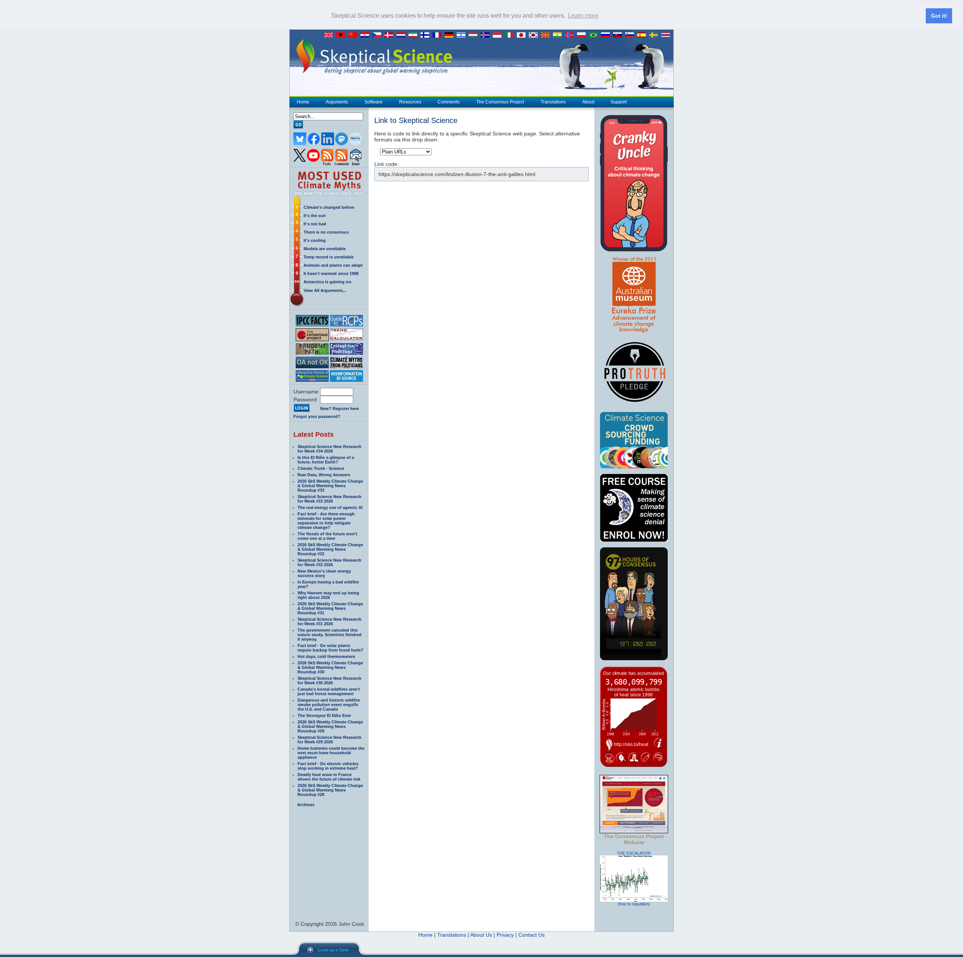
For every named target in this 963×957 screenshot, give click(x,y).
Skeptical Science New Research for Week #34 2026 (330, 448)
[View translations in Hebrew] (463, 35)
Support (619, 102)
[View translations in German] (451, 35)
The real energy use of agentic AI (330, 507)
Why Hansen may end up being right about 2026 (328, 595)
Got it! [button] (939, 16)
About (588, 102)
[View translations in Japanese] (523, 35)
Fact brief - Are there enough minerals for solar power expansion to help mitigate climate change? (326, 521)
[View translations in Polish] (583, 35)
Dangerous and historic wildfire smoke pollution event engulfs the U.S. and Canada (329, 704)
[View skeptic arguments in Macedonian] (547, 35)
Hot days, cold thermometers (326, 656)
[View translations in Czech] (378, 35)
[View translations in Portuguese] (595, 35)
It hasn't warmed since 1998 (331, 273)
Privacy (505, 935)
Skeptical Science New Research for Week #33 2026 (330, 498)
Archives (305, 804)
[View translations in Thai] (666, 35)
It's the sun (315, 215)
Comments (448, 102)
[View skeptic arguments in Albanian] (342, 35)
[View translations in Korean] (535, 35)
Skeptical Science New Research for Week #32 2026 (330, 562)
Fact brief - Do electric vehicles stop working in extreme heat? (328, 765)
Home (303, 102)
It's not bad (315, 224)
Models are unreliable (325, 248)
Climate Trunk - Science (321, 468)
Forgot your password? (316, 416)
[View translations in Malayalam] (559, 35)
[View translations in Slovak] (619, 35)
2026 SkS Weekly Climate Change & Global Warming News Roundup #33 (330, 485)
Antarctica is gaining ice (327, 282)
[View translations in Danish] (390, 35)
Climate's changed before (329, 207)
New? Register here (339, 408)
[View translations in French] (439, 35)
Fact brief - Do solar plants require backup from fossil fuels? (330, 647)
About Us (481, 935)
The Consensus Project (500, 102)
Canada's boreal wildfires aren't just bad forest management (329, 691)
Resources (410, 102)
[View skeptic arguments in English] (330, 35)
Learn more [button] (583, 15)
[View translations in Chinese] (354, 35)
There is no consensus (326, 232)
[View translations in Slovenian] (631, 35)
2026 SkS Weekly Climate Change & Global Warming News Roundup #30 (330, 667)
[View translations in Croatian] (366, 35)
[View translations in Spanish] (643, 35)
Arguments (337, 102)
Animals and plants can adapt (333, 265)
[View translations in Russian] (607, 35)
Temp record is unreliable (329, 257)
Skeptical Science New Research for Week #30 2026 (330, 680)
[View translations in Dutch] (402, 35)
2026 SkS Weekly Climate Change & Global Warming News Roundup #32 (330, 549)
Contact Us (531, 935)
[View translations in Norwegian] (571, 35)
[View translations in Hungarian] (475, 35)
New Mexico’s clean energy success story (324, 573)
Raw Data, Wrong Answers (324, 474)
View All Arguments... (325, 290)
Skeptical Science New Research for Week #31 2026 (330, 621)
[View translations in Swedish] (655, 35)
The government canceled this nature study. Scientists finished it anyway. (330, 634)
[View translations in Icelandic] (487, 35)
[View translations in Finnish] (427, 35)
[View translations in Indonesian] (499, 35)
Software (374, 102)
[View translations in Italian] (511, 35)
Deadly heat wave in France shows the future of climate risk (329, 776)
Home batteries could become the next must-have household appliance (331, 753)
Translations (553, 102)
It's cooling (315, 240)
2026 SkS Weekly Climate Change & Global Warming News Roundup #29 (330, 726)
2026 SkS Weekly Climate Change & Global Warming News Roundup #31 (330, 608)
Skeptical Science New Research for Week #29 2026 (330, 739)
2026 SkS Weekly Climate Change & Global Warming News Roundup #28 (330, 790)
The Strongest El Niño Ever (324, 715)
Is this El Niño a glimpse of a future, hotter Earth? (326, 459)
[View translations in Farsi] (415, 35)
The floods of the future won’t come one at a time (327, 536)
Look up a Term (333, 950)
